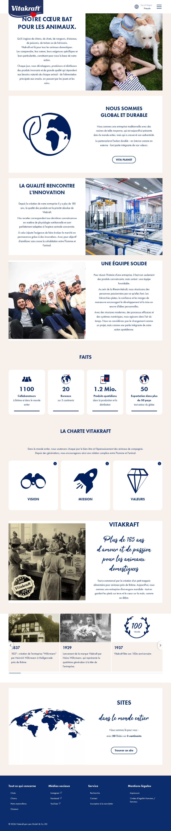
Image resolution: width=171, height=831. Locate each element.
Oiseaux (14, 808)
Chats (13, 792)
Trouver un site (124, 750)
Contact (93, 798)
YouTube (54, 803)
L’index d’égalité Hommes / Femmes (142, 800)
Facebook (55, 798)
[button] (9, 645)
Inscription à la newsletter (101, 803)
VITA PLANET (124, 159)
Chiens (14, 798)
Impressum (135, 792)
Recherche (95, 792)
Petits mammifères (19, 803)
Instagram (55, 792)
